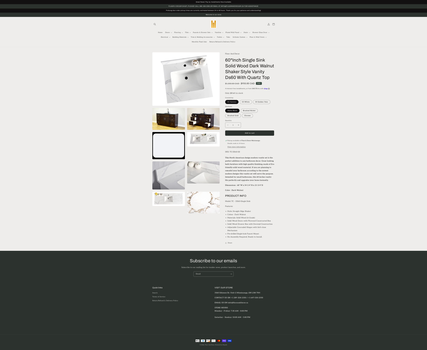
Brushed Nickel (249, 111)
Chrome (247, 116)
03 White (246, 102)
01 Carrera (232, 102)
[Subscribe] (231, 274)
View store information (236, 147)
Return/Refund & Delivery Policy (165, 301)
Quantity (228, 120)
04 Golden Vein (261, 102)
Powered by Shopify (221, 345)
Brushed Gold (233, 116)
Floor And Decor (210, 345)
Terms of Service (158, 297)
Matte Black (232, 111)
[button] (154, 24)
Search (155, 293)
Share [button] (230, 243)
